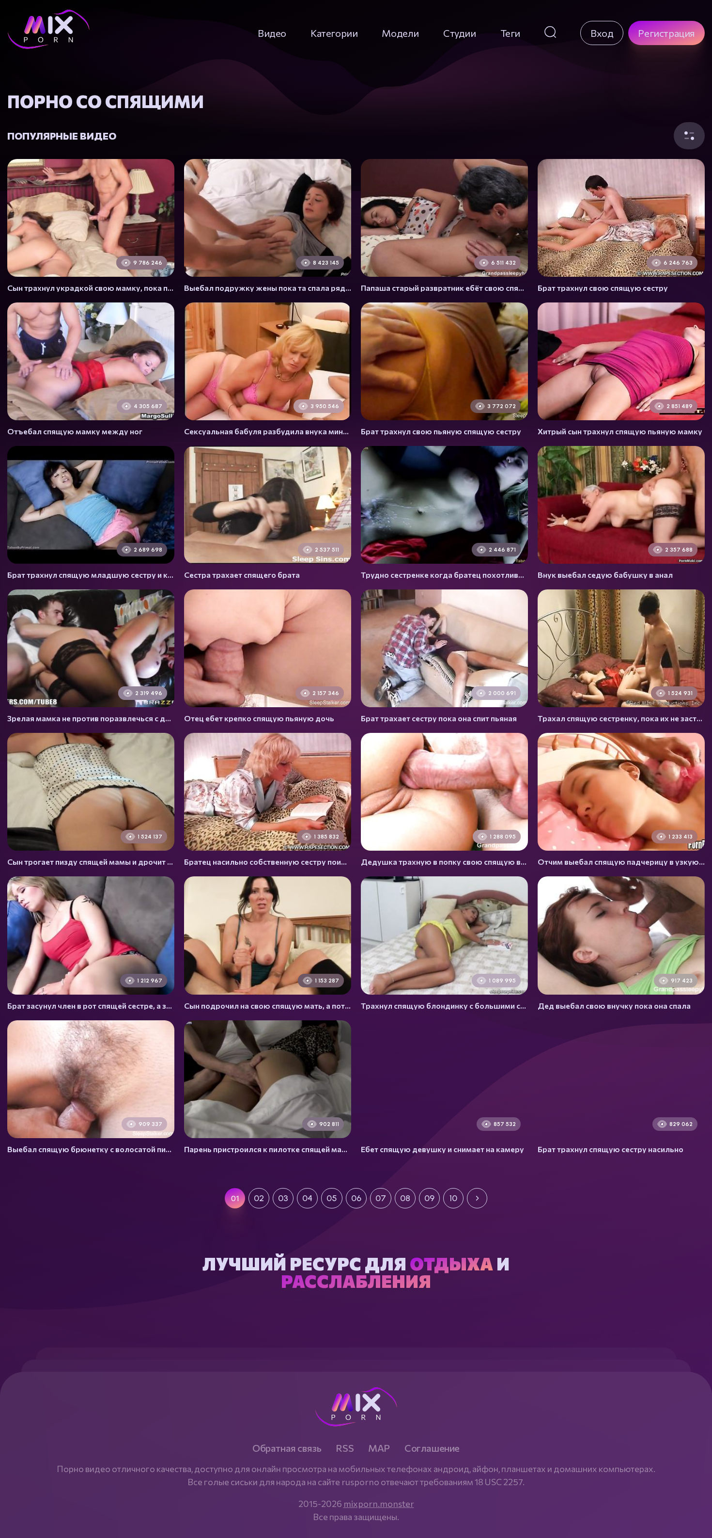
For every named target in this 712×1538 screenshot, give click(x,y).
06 (356, 1198)
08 (405, 1198)
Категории (333, 33)
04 (307, 1198)
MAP (379, 1448)
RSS (345, 1448)
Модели (400, 33)
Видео (272, 33)
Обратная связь (286, 1448)
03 (283, 1198)
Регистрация (666, 33)
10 (453, 1198)
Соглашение (432, 1448)
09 (429, 1198)
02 (259, 1198)
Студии (459, 33)
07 (380, 1198)
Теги (510, 33)
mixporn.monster (378, 1503)
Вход (601, 33)
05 (331, 1198)
